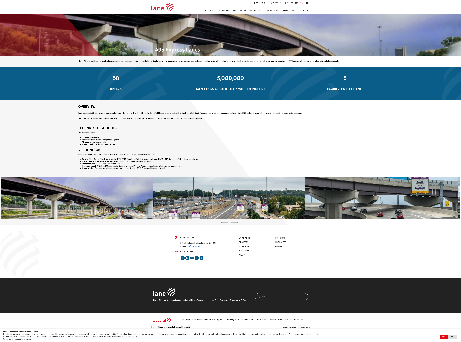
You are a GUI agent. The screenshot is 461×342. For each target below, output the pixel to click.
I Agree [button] (443, 337)
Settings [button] (452, 337)
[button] (76, 198)
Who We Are (223, 10)
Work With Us (271, 10)
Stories (208, 10)
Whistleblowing (174, 327)
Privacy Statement (159, 327)
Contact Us (291, 3)
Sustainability (290, 10)
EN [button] (306, 3)
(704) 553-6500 (193, 246)
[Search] (258, 296)
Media (305, 10)
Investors (260, 3)
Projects (254, 10)
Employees (275, 3)
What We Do (239, 10)
